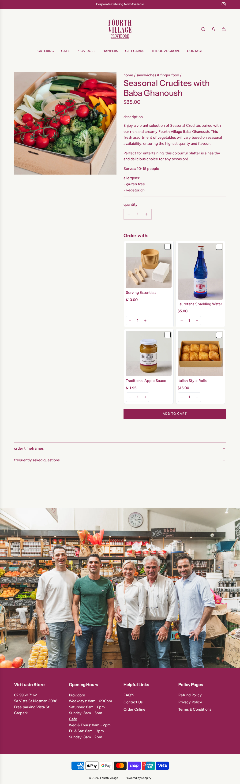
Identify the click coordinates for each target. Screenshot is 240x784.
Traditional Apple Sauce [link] (146, 380)
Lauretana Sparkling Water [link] (200, 304)
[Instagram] (223, 4)
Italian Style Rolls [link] (192, 380)
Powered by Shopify (138, 778)
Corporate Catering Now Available (120, 4)
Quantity (131, 204)
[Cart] (223, 29)
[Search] (203, 29)
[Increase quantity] (146, 214)
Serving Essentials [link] (141, 292)
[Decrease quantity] (129, 214)
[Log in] (213, 29)
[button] (130, 320)
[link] (149, 265)
